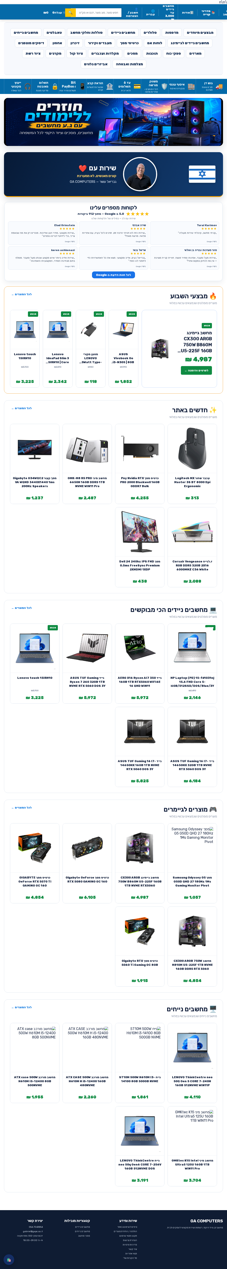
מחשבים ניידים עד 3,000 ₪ (168, 12)
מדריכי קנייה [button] (208, 12)
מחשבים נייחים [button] (82, 1231)
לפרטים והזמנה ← (196, 370)
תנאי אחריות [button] (131, 1253)
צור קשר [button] (132, 1249)
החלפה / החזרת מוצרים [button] (125, 1231)
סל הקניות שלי (130, 1258)
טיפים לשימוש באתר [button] (127, 1227)
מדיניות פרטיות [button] (130, 1244)
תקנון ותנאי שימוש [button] (128, 1236)
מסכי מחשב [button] (84, 1236)
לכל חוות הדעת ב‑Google (113, 275)
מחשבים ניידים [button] (82, 1227)
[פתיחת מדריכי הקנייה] (113, 122)
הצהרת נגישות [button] (130, 1240)
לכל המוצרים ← (21, 294)
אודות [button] (188, 12)
